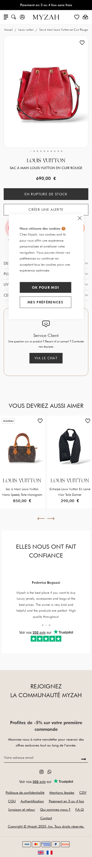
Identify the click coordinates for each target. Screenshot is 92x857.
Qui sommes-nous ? (55, 809)
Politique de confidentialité (25, 793)
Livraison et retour (21, 809)
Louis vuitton (26, 29)
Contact (46, 818)
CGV (82, 793)
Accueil (8, 29)
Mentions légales (61, 793)
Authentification (32, 801)
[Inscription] (83, 759)
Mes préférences (45, 302)
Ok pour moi (45, 287)
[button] (30, 151)
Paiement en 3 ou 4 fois (66, 801)
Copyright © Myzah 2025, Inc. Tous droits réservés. (46, 826)
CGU (12, 801)
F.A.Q (79, 809)
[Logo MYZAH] (46, 17)
